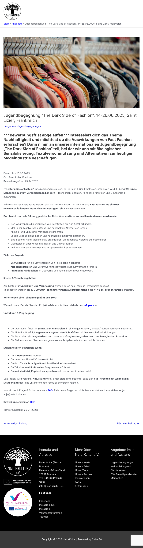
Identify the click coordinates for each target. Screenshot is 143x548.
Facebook (44, 501)
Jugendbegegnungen (29, 126)
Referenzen (81, 486)
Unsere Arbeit (82, 466)
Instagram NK (47, 504)
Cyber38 (97, 539)
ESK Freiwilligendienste (124, 474)
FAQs (78, 482)
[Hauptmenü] (135, 11)
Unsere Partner (83, 474)
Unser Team (82, 470)
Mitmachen (117, 478)
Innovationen (82, 478)
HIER (32, 402)
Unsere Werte (82, 462)
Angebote (10, 126)
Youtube (43, 516)
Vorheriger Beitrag (15, 423)
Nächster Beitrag (128, 423)
